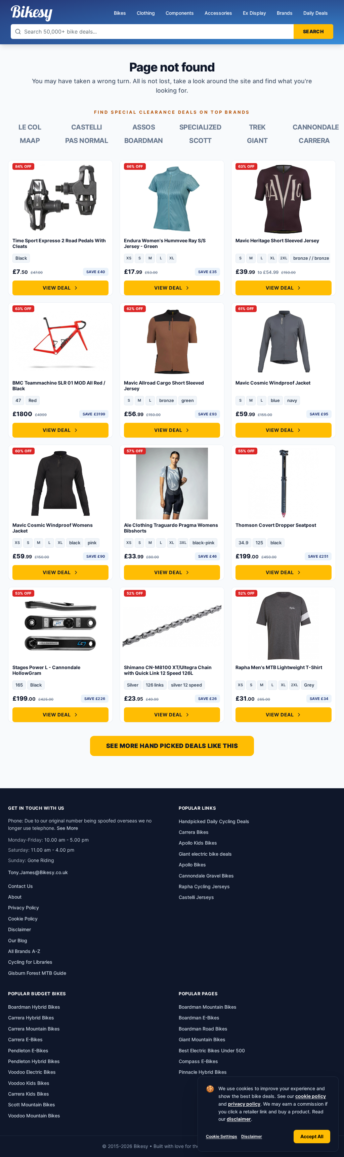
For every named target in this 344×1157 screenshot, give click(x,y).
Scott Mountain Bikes (31, 1104)
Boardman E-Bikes (199, 1017)
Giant (257, 140)
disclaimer (239, 1119)
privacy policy (244, 1104)
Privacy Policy (23, 907)
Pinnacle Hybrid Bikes (203, 1072)
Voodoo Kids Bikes (28, 1083)
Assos (143, 127)
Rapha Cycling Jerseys (204, 886)
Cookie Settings (221, 1136)
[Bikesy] (31, 13)
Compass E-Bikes (198, 1061)
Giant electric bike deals (205, 854)
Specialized (200, 127)
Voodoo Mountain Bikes (34, 1115)
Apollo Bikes (192, 864)
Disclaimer (251, 1136)
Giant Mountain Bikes (202, 1039)
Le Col (29, 127)
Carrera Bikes (194, 832)
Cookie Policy (23, 918)
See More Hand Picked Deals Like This (172, 745)
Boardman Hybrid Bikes (34, 1007)
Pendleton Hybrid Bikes (34, 1061)
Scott (200, 140)
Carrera (314, 140)
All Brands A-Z (24, 951)
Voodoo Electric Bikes (32, 1072)
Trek (257, 127)
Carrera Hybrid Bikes (31, 1017)
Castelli (86, 127)
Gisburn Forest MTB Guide (37, 973)
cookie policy (310, 1096)
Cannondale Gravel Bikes (206, 875)
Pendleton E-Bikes (28, 1050)
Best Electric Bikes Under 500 (212, 1050)
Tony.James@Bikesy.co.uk (38, 872)
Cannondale (314, 127)
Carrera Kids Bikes (28, 1094)
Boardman (143, 140)
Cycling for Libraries (30, 962)
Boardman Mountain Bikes (207, 1007)
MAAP (30, 140)
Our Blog (17, 940)
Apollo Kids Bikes (198, 843)
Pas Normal (86, 140)
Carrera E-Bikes (25, 1039)
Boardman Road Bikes (203, 1029)
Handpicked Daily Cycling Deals (214, 821)
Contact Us (20, 886)
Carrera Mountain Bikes (34, 1029)
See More (67, 828)
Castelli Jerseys (196, 897)
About (15, 897)
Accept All (312, 1136)
